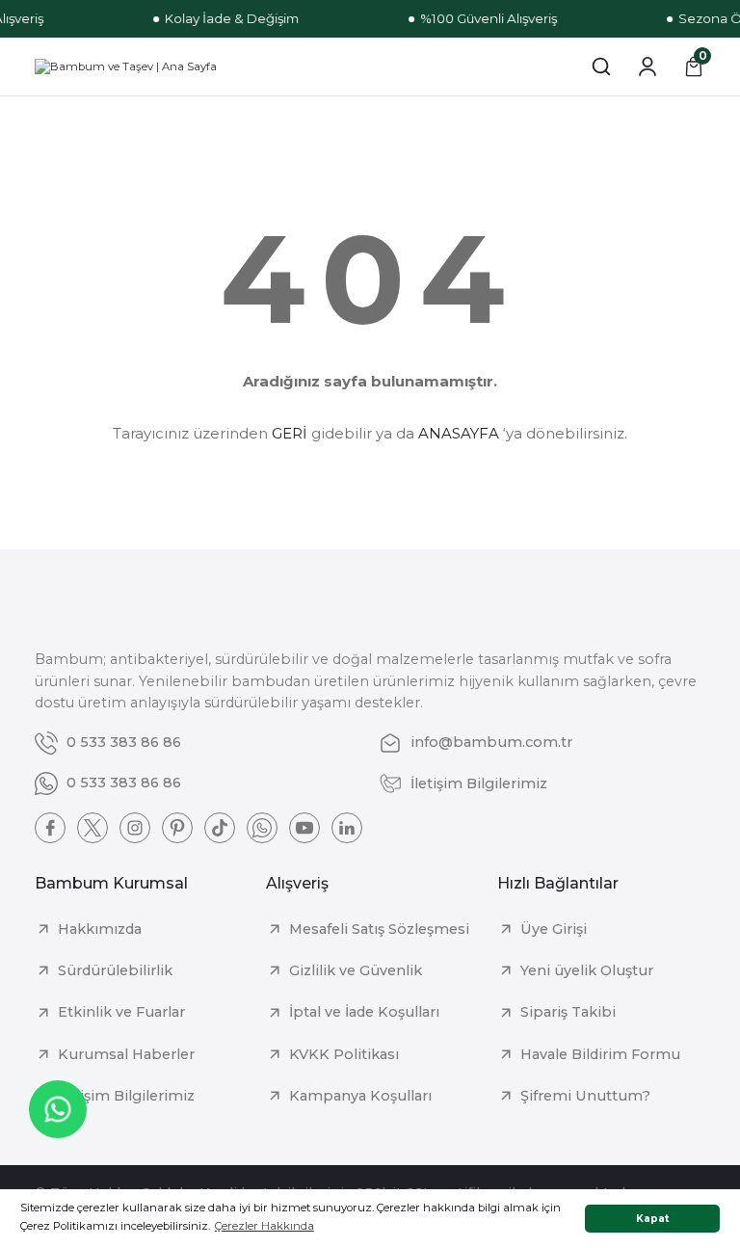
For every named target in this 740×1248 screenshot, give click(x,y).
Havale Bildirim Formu (600, 1054)
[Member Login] (647, 66)
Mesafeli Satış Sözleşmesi (379, 929)
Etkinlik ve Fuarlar (121, 1012)
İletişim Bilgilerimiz (126, 1095)
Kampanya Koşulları (360, 1095)
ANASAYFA (458, 433)
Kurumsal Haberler (126, 1054)
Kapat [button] (653, 1218)
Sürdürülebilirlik (115, 970)
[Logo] (126, 66)
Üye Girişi (553, 929)
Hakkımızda (100, 929)
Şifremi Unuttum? (585, 1095)
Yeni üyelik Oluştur (586, 970)
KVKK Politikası (344, 1054)
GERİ (289, 433)
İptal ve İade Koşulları (364, 1012)
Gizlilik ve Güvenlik (355, 970)
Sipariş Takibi (568, 1012)
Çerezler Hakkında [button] (264, 1226)
